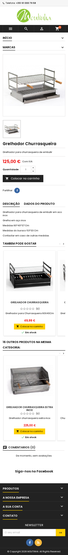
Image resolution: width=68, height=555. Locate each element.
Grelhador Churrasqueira (30, 302)
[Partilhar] (17, 190)
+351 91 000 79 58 (26, 3)
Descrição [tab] (11, 204)
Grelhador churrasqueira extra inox (29, 408)
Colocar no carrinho (22, 178)
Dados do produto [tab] (39, 204)
